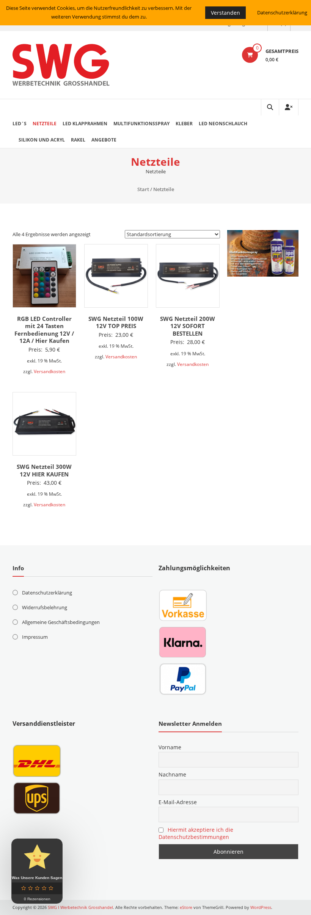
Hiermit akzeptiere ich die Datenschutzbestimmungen (196, 833)
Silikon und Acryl (42, 140)
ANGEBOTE (103, 140)
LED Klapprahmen (85, 123)
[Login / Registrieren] (288, 107)
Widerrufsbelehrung (44, 607)
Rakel (78, 140)
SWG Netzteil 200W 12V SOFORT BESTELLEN (187, 326)
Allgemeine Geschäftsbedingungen (61, 622)
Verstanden (225, 12)
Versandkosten (49, 371)
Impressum (35, 636)
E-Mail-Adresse (178, 802)
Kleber (184, 123)
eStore (186, 907)
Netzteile (45, 123)
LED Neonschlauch (223, 123)
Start (143, 189)
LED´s (20, 123)
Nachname (172, 774)
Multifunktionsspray (141, 123)
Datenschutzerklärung (47, 592)
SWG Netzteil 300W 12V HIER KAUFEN (44, 470)
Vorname (170, 747)
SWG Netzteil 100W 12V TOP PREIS (115, 322)
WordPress (260, 907)
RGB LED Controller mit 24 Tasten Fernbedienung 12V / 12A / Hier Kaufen (44, 330)
